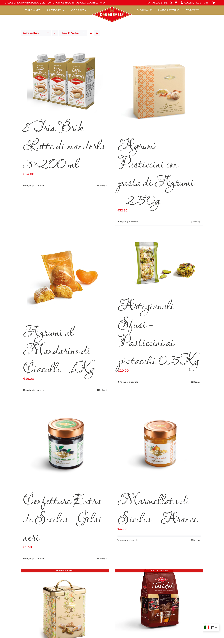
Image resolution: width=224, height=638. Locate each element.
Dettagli (103, 185)
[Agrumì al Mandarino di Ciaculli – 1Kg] (65, 275)
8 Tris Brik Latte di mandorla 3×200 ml (64, 144)
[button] (171, 2)
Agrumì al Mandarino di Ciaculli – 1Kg (58, 349)
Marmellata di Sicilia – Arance (157, 508)
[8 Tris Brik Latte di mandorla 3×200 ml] (65, 79)
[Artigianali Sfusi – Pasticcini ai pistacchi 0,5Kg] (159, 262)
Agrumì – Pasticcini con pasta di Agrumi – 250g (155, 171)
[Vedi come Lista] (97, 33)
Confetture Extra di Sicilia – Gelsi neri (62, 517)
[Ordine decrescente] (55, 33)
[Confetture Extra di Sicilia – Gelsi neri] (65, 443)
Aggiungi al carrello (34, 185)
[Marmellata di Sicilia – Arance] (159, 443)
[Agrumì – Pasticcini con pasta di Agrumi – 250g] (159, 88)
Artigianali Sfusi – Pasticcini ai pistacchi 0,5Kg (158, 332)
